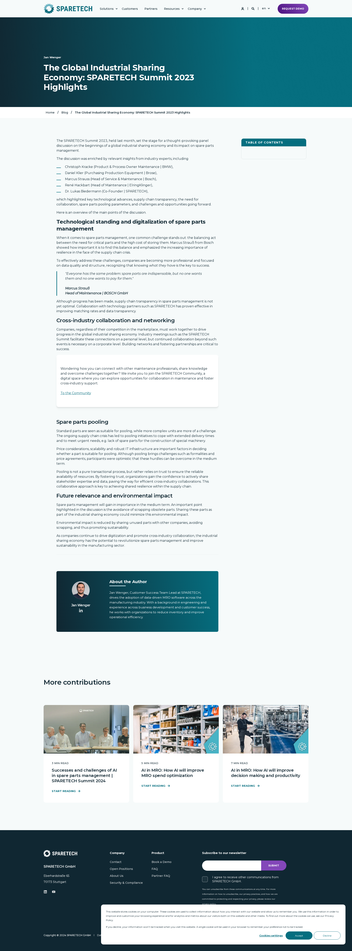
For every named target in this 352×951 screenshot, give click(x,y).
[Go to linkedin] (81, 610)
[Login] (243, 8)
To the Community (75, 393)
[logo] (60, 853)
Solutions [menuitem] (107, 9)
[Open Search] (253, 8)
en (264, 8)
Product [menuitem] (158, 853)
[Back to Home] (68, 8)
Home (50, 112)
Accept (299, 935)
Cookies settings (271, 935)
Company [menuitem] (195, 9)
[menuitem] (116, 9)
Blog (64, 112)
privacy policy (209, 903)
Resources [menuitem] (172, 9)
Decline (327, 935)
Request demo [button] (293, 8)
